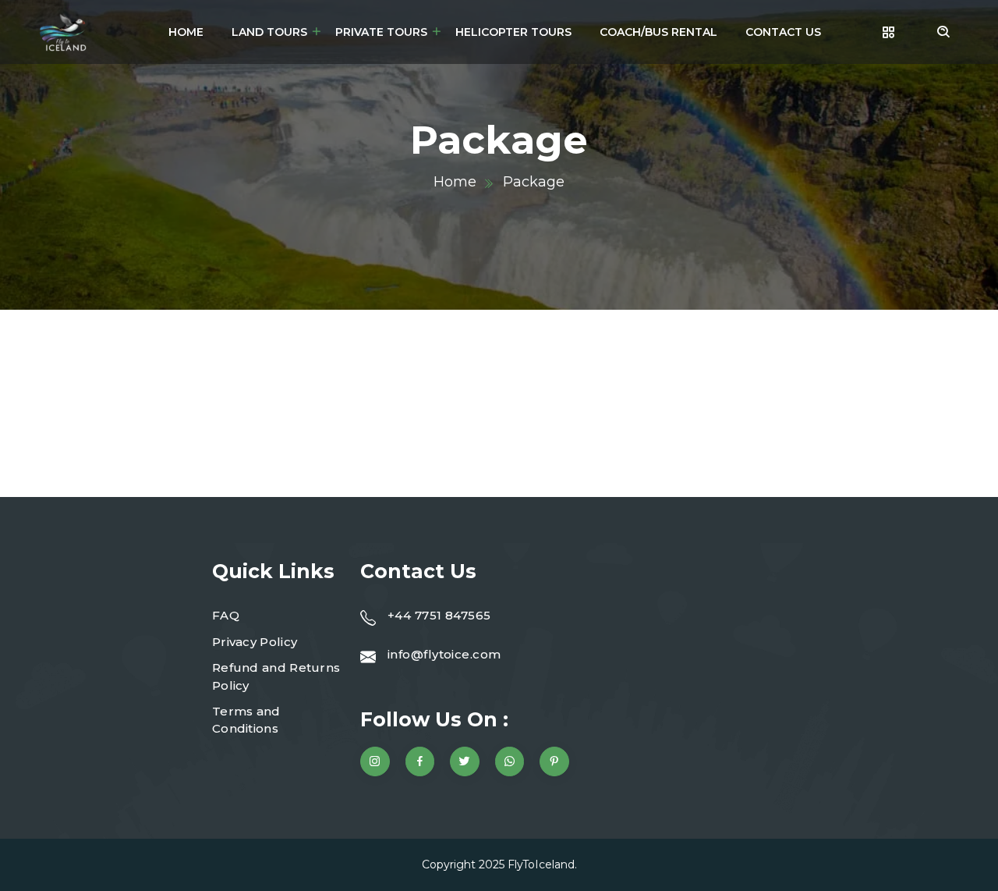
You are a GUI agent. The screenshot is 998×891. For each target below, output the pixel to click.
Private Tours (381, 32)
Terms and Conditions (246, 720)
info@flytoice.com (444, 654)
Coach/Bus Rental (658, 32)
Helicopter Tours (513, 32)
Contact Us (783, 32)
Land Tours (269, 32)
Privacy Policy (254, 641)
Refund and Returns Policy (276, 676)
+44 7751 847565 (439, 615)
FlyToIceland (541, 864)
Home (185, 32)
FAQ (225, 615)
